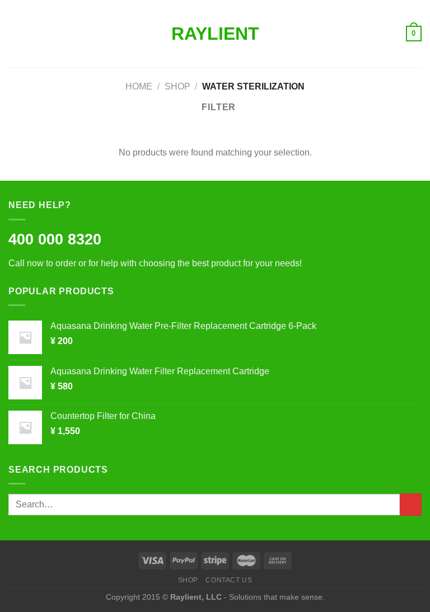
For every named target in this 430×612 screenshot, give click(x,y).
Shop (177, 86)
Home (138, 86)
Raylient (215, 34)
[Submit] (411, 504)
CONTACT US (228, 580)
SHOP (188, 580)
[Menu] (15, 33)
